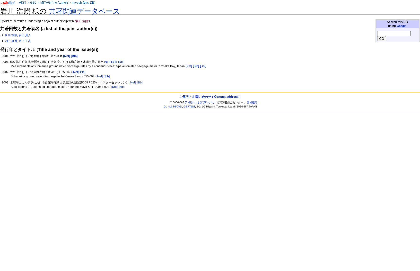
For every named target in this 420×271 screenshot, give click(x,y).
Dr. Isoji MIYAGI (173, 106)
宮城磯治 (252, 102)
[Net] (107, 62)
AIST (22, 2)
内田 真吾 (11, 41)
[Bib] (114, 62)
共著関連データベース (84, 11)
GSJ (33, 2)
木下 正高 (25, 41)
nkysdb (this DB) (83, 2)
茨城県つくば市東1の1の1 (200, 102)
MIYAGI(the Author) (54, 2)
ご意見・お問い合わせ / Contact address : (210, 97)
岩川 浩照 (11, 35)
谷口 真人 (25, 35)
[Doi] (121, 62)
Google (401, 26)
